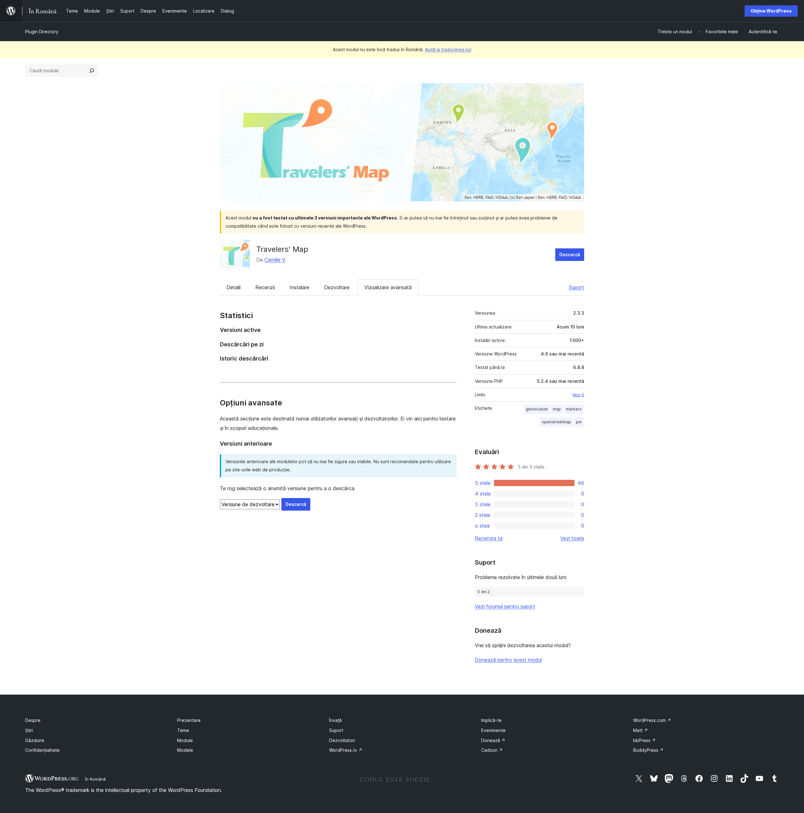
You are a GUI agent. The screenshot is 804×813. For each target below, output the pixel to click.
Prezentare (189, 720)
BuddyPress (648, 750)
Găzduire (34, 740)
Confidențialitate (42, 750)
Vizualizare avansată (388, 287)
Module (185, 740)
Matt (640, 730)
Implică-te (491, 720)
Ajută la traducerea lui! (448, 49)
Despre (33, 720)
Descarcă (569, 254)
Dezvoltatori (342, 740)
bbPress (644, 740)
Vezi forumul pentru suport (505, 606)
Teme (183, 730)
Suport (576, 287)
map (557, 409)
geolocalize (537, 409)
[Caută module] (91, 70)
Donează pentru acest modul (508, 660)
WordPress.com (652, 720)
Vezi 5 (578, 394)
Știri (29, 730)
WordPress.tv (345, 750)
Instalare (299, 287)
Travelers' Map (282, 249)
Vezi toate (572, 538)
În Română (95, 779)
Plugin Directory (41, 31)
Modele (185, 750)
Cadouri (492, 750)
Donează (493, 740)
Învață (335, 720)
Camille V (274, 260)
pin (579, 422)
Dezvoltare (337, 287)
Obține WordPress (771, 11)
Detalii (233, 287)
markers (574, 409)
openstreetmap (556, 422)
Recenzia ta (489, 538)
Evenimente (493, 730)
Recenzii (265, 287)
